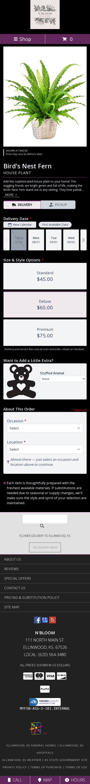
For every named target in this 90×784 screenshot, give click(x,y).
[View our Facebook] (37, 622)
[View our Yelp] (52, 622)
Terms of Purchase (46, 767)
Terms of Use (76, 767)
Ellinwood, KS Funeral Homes (31, 745)
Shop (25, 39)
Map (46, 780)
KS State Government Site (66, 760)
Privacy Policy (15, 767)
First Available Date (55, 225)
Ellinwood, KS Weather (22, 760)
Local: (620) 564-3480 (45, 654)
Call (16, 780)
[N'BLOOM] (45, 28)
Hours (77, 780)
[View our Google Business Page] (45, 622)
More (9, 195)
